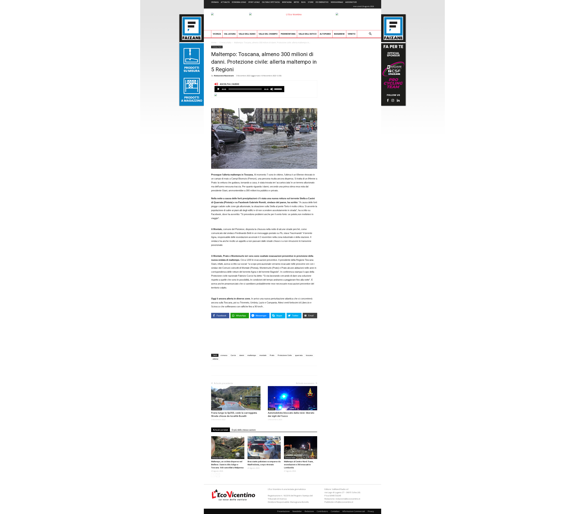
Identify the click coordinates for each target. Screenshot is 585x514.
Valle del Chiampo (268, 34)
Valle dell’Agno (247, 34)
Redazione (309, 511)
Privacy (371, 511)
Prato (272, 355)
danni (241, 355)
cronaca (223, 355)
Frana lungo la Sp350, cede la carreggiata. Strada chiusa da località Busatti (234, 414)
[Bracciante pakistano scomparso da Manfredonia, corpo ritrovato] (264, 447)
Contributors (322, 511)
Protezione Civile (285, 355)
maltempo (251, 355)
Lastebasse (216, 409)
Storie (310, 2)
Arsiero (271, 409)
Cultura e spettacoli (271, 2)
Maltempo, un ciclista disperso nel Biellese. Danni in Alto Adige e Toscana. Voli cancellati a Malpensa (227, 464)
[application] (249, 89)
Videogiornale (337, 2)
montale (262, 355)
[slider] (278, 89)
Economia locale (239, 2)
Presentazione (283, 511)
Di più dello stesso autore (244, 430)
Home (213, 42)
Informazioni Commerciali (353, 511)
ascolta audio (218, 89)
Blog (303, 2)
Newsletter (297, 511)
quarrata (299, 355)
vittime (215, 359)
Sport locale (254, 2)
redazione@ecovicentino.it (347, 498)
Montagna (287, 2)
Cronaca (215, 2)
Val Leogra (230, 34)
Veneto (351, 34)
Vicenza (217, 34)
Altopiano (325, 34)
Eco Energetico (322, 2)
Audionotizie (351, 2)
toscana (309, 355)
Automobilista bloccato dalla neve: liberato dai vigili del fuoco (291, 414)
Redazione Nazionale (224, 75)
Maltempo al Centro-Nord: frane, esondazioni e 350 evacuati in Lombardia (298, 464)
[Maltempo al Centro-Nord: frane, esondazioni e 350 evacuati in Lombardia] (300, 447)
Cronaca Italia (225, 42)
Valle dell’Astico (308, 34)
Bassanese (339, 34)
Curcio (233, 355)
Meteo (296, 2)
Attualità (225, 2)
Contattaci (335, 511)
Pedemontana (288, 34)
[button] (370, 34)
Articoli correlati (220, 430)
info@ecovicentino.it (343, 502)
